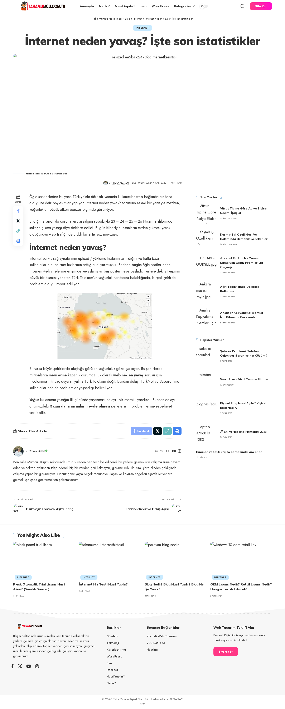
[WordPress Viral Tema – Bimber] (206, 382)
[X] (20, 666)
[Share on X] (18, 221)
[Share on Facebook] (18, 211)
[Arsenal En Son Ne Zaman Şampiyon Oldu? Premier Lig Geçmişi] (206, 265)
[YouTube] (173, 451)
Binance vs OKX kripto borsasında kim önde (229, 452)
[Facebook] (12, 666)
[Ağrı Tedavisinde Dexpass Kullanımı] (206, 291)
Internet (142, 27)
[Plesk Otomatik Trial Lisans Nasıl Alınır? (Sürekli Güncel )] (44, 560)
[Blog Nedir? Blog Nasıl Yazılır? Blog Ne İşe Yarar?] (175, 560)
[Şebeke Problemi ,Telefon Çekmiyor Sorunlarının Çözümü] (206, 356)
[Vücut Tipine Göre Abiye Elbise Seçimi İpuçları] (206, 213)
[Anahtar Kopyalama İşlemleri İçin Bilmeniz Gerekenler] (206, 317)
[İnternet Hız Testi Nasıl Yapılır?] (109, 560)
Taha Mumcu (121, 182)
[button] (243, 6)
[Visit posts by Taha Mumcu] (105, 183)
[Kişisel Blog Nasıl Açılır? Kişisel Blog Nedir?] (206, 408)
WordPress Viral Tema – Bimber (244, 379)
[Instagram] (180, 451)
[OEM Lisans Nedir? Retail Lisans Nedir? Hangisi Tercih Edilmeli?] (241, 560)
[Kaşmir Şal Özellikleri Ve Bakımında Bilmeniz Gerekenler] (206, 239)
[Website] (167, 451)
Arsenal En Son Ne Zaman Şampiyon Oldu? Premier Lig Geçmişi (241, 262)
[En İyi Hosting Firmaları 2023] (206, 434)
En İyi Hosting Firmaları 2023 (245, 432)
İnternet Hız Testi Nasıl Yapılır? (103, 584)
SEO (142, 704)
